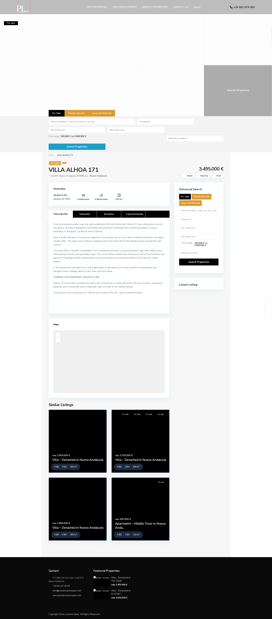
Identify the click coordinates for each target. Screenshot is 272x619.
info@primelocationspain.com (67, 590)
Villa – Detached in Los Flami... (120, 592)
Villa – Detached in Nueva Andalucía (77, 460)
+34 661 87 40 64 (61, 586)
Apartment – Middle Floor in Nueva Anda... (140, 525)
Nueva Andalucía (98, 175)
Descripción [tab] (61, 213)
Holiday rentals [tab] (76, 113)
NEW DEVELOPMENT (125, 7)
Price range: (54, 136)
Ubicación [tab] (84, 214)
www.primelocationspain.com (67, 595)
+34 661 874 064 (244, 7)
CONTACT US (180, 7)
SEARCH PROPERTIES (155, 7)
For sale (55, 163)
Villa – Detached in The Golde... (120, 579)
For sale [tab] (56, 113)
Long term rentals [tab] (101, 113)
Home (51, 155)
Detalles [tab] (109, 214)
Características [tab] (134, 214)
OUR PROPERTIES (97, 7)
